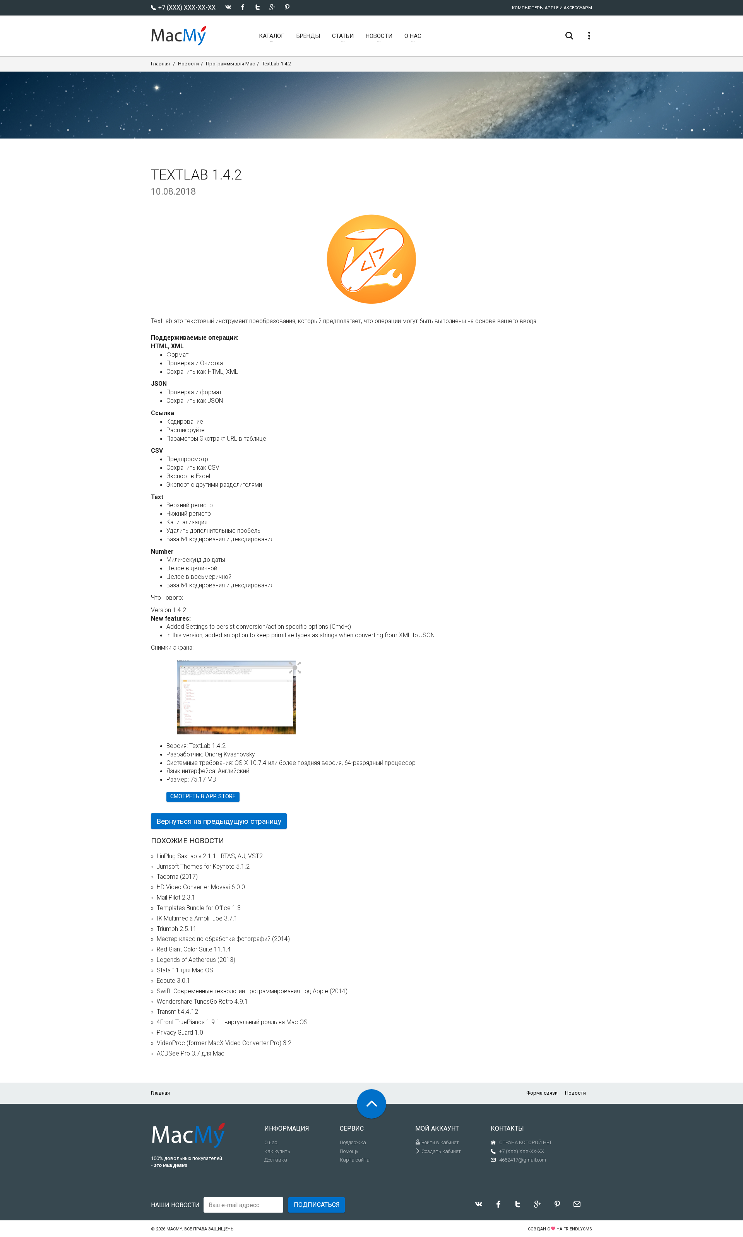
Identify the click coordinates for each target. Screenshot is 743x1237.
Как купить (277, 1151)
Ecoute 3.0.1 (173, 980)
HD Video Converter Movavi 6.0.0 (201, 887)
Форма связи (542, 1093)
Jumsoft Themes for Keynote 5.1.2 (203, 866)
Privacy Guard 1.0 (180, 1032)
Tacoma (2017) (177, 876)
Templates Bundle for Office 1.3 (199, 908)
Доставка (275, 1160)
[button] (295, 668)
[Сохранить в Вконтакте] (228, 7)
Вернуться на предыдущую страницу (218, 821)
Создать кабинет (440, 1151)
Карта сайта (355, 1160)
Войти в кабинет (439, 1142)
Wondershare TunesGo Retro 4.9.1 (202, 1001)
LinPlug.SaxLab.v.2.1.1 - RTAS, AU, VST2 (210, 856)
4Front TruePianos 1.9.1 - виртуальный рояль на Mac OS (232, 1022)
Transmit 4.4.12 (177, 1011)
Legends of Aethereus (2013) (196, 959)
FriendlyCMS (577, 1229)
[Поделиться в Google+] (272, 7)
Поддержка (353, 1142)
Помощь (349, 1151)
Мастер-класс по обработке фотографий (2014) (223, 939)
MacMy (174, 1229)
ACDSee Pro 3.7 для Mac (190, 1053)
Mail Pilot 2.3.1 (176, 897)
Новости (188, 64)
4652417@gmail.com (522, 1160)
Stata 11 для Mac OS (185, 970)
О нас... (272, 1142)
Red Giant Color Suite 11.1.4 (194, 949)
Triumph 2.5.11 (177, 929)
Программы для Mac (230, 64)
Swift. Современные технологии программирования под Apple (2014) (252, 991)
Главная (160, 64)
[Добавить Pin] (287, 7)
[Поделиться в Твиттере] (257, 7)
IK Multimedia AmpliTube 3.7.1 (197, 918)
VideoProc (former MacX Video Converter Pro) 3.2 (224, 1043)
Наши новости (175, 1205)
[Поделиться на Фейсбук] (243, 7)
